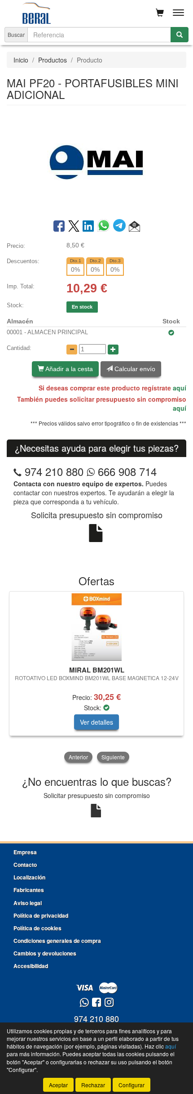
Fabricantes (28, 890)
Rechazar (93, 1085)
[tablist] (96, 677)
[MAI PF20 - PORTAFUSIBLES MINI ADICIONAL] (96, 161)
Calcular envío (134, 368)
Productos (52, 59)
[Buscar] (180, 34)
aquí (179, 387)
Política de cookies (37, 928)
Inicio (20, 59)
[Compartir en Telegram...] (121, 227)
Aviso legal (27, 903)
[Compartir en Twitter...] (73, 227)
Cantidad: (19, 348)
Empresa (25, 852)
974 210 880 (54, 471)
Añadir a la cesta (68, 368)
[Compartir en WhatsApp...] (105, 227)
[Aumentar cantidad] (113, 349)
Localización (29, 877)
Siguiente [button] (113, 757)
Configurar (131, 1085)
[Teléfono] (17, 471)
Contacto (25, 865)
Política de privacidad (40, 915)
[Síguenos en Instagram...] (109, 1002)
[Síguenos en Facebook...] (96, 1002)
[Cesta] (159, 12)
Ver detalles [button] (96, 721)
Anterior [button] (78, 757)
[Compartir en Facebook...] (59, 227)
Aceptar (58, 1085)
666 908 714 (126, 471)
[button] (134, 227)
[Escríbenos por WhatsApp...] (84, 1002)
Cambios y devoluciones (44, 953)
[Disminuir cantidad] (71, 349)
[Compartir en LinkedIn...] (88, 227)
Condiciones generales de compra (57, 941)
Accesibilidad (30, 966)
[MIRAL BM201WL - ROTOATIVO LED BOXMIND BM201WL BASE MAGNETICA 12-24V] (96, 627)
